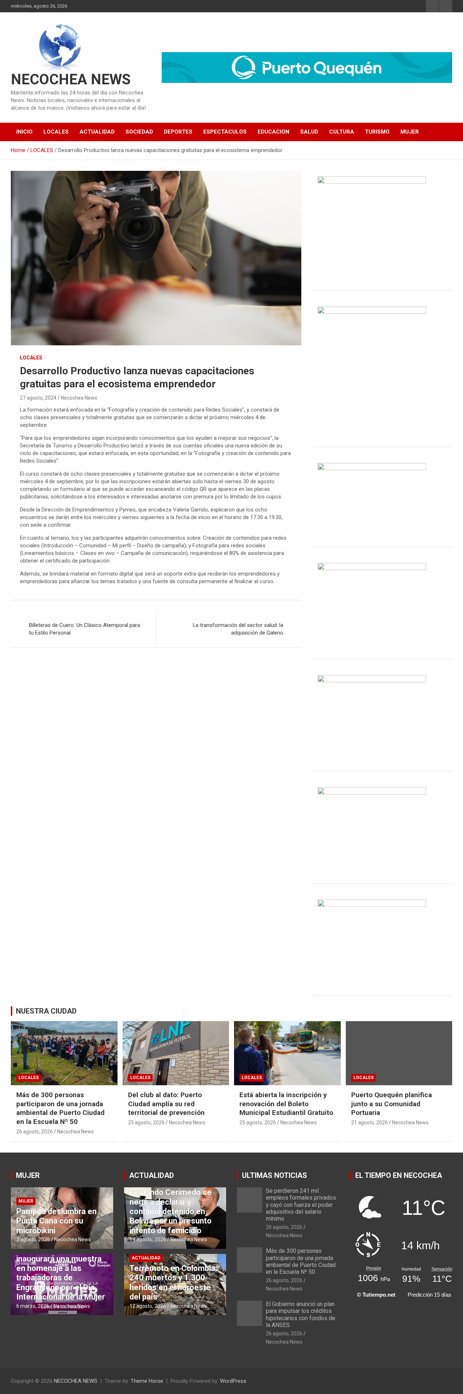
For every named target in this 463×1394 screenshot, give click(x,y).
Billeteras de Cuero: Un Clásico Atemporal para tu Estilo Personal (84, 629)
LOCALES (56, 132)
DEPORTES (178, 132)
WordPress (233, 1381)
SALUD (309, 132)
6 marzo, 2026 (32, 1306)
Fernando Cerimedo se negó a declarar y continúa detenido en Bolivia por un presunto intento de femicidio (170, 1211)
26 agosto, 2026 (34, 1131)
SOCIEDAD (139, 132)
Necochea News (79, 398)
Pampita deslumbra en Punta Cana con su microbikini (56, 1221)
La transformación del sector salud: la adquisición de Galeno (238, 629)
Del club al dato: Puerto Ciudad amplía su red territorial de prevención (166, 1104)
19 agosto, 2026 (147, 1239)
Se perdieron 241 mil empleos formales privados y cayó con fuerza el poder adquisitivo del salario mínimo (301, 1204)
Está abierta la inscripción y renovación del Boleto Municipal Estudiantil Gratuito (286, 1104)
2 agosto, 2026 (33, 1239)
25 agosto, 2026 (146, 1122)
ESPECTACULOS (225, 132)
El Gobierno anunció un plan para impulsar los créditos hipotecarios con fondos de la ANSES (300, 1314)
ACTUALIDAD (97, 132)
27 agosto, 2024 (38, 398)
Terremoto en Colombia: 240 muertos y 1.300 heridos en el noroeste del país (173, 1282)
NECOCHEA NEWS (71, 79)
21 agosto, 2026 (369, 1122)
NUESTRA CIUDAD (46, 1011)
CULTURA (341, 132)
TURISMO (377, 132)
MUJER (409, 132)
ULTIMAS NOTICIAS (274, 1175)
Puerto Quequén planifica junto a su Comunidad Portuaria (391, 1104)
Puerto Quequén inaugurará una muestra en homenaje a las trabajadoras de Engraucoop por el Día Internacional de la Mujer (60, 1273)
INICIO (24, 132)
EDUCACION (273, 132)
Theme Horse (147, 1381)
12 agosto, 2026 (147, 1306)
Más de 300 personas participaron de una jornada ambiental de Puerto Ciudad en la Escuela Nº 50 (60, 1108)
